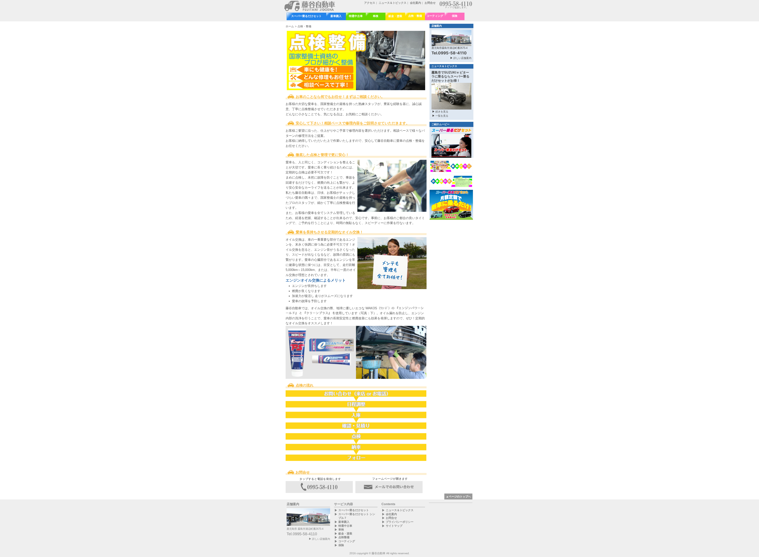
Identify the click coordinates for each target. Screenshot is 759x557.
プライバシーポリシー (399, 521)
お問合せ (430, 2)
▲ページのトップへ (458, 496)
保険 (454, 15)
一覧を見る (441, 115)
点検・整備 (415, 15)
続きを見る (441, 111)
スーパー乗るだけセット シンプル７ (356, 516)
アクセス (369, 2)
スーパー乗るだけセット (306, 16)
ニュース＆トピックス (392, 2)
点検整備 (343, 537)
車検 (375, 16)
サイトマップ (394, 525)
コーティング (435, 15)
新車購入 (336, 16)
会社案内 (415, 2)
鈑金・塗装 (395, 16)
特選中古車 (356, 16)
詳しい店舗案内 (462, 58)
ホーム (290, 26)
